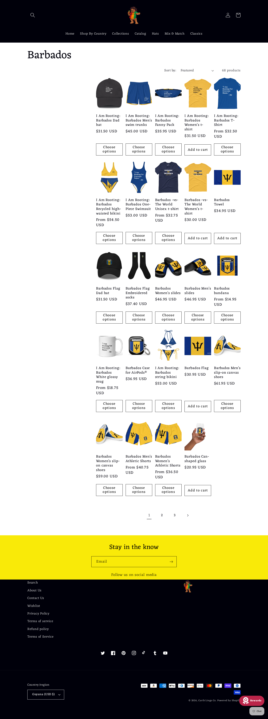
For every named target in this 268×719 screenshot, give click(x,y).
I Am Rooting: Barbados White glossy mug (108, 375)
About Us (34, 591)
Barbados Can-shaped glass (197, 458)
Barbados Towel (222, 202)
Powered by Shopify (229, 700)
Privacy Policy (38, 614)
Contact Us (35, 598)
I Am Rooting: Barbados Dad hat (108, 120)
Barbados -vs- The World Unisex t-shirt (167, 204)
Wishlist (33, 606)
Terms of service (40, 621)
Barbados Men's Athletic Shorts (139, 458)
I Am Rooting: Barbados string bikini (167, 372)
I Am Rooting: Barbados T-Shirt (226, 120)
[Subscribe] (171, 561)
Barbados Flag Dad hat (108, 290)
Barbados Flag (197, 368)
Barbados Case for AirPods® (138, 370)
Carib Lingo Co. (207, 700)
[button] (32, 15)
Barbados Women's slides (168, 290)
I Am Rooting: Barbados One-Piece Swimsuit (138, 204)
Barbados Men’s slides (198, 290)
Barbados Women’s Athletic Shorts (168, 461)
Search (32, 583)
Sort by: (170, 71)
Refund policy (38, 629)
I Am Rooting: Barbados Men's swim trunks (139, 120)
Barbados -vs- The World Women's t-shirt (196, 207)
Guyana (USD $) (43, 694)
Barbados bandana (222, 290)
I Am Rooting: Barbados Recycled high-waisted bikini (108, 207)
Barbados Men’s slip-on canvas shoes (227, 372)
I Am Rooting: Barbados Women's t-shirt (197, 123)
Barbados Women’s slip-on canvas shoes (108, 463)
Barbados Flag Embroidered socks (138, 293)
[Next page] (187, 515)
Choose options (109, 149)
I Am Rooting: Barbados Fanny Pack (167, 120)
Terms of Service (40, 637)
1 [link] (149, 515)
